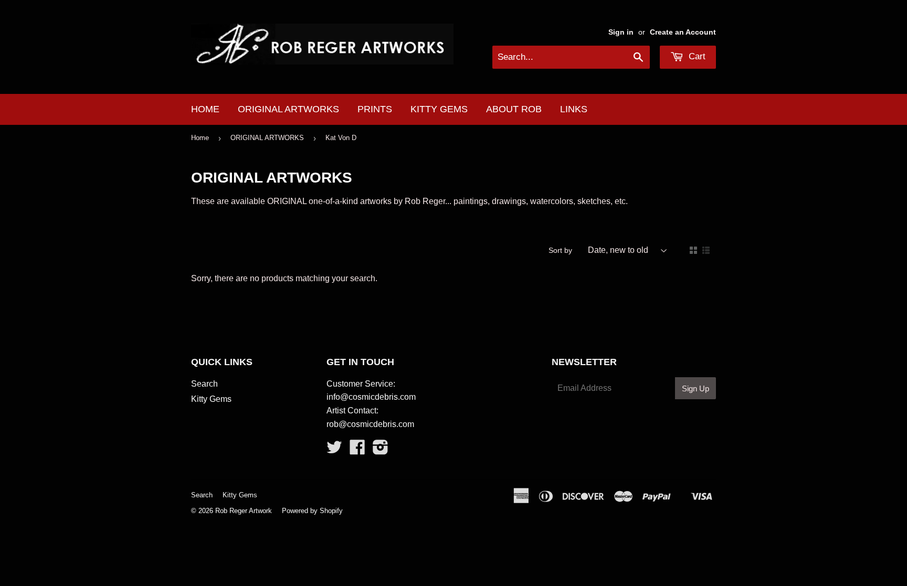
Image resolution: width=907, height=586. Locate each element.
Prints (374, 109)
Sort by (560, 250)
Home (205, 109)
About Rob (514, 109)
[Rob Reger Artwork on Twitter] (334, 450)
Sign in (621, 32)
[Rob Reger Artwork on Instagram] (380, 450)
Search (204, 383)
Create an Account (683, 32)
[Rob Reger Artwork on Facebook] (357, 450)
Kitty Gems (439, 109)
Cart (695, 56)
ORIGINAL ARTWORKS (267, 138)
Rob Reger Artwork (243, 511)
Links (573, 109)
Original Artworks (288, 109)
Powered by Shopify (312, 511)
